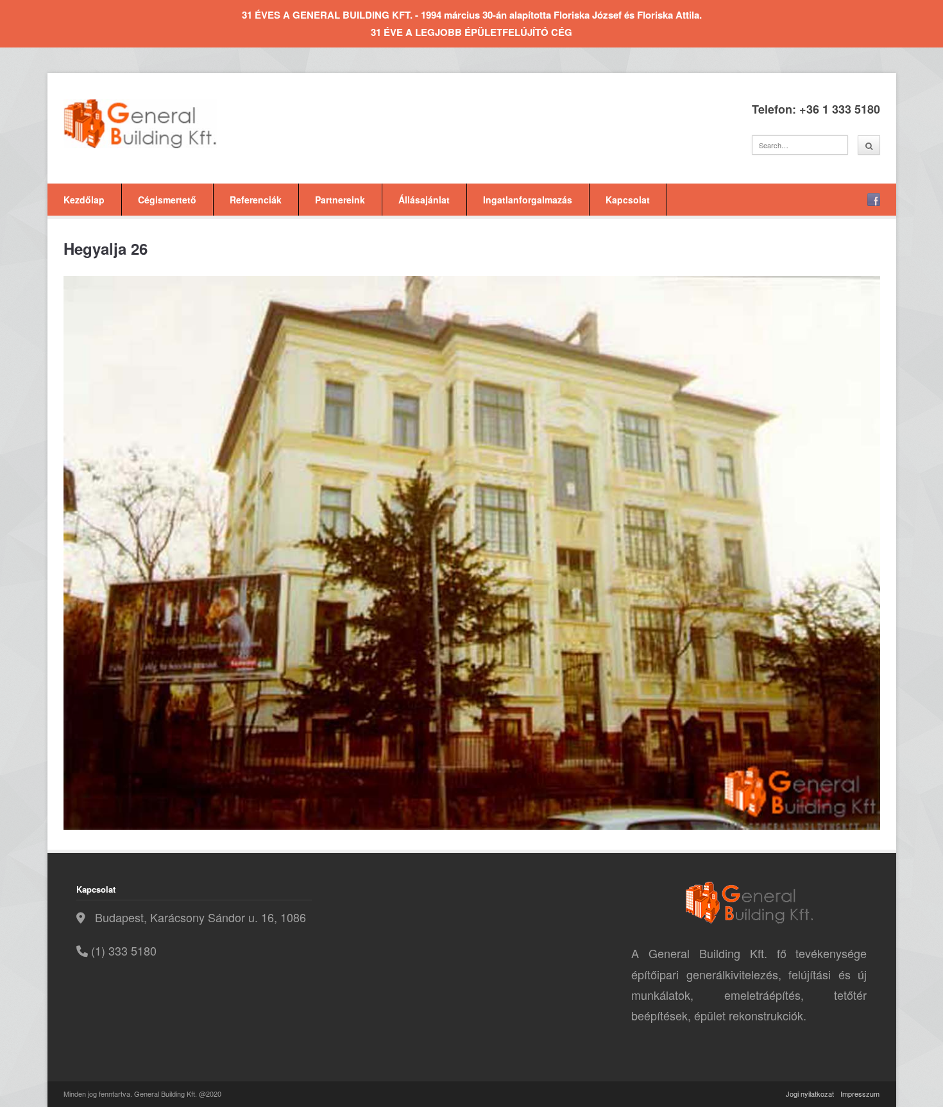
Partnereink (340, 199)
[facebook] (873, 199)
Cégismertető (167, 199)
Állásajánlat (424, 199)
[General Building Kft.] (160, 123)
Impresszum (859, 1093)
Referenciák (256, 199)
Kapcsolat (628, 199)
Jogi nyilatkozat (810, 1093)
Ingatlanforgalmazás (527, 199)
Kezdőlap (84, 199)
